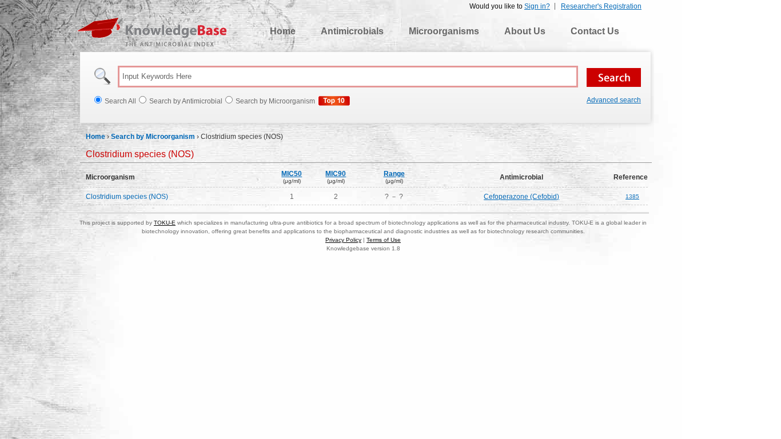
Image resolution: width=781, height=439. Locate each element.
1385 (632, 196)
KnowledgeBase (151, 32)
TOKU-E (165, 223)
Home (283, 31)
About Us (524, 31)
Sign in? (537, 6)
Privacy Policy (343, 240)
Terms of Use (383, 240)
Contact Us (595, 31)
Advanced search (614, 100)
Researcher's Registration (601, 6)
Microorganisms (444, 31)
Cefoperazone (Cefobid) (521, 197)
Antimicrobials (352, 31)
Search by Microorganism (153, 137)
